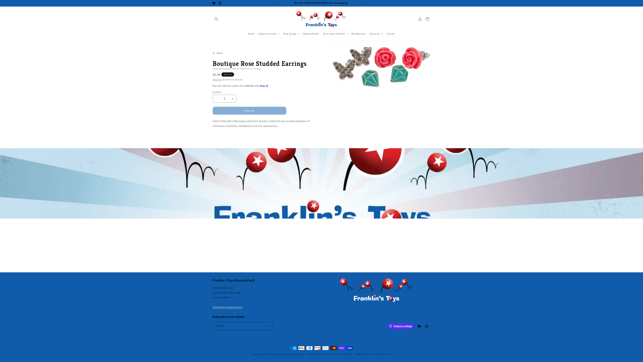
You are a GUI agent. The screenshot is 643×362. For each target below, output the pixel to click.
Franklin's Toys (265, 354)
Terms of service (345, 354)
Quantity (217, 92)
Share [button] (220, 52)
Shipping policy (362, 354)
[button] (216, 19)
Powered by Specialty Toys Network (288, 354)
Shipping (217, 79)
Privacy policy (328, 354)
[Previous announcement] (279, 3)
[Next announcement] (364, 3)
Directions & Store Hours (227, 307)
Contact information (382, 354)
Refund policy (313, 354)
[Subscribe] (269, 326)
